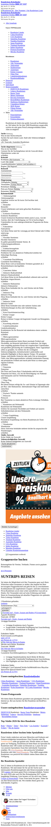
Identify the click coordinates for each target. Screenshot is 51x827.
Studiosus (36, 714)
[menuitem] (14, 61)
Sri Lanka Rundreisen (34, 687)
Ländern (7, 772)
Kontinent (4, 160)
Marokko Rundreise (13, 548)
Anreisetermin (6, 171)
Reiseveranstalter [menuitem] (12, 87)
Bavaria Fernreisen (24, 714)
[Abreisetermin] (24, 178)
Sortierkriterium (7, 606)
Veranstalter (5, 184)
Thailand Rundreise (13, 540)
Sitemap (9, 787)
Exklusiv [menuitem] (9, 83)
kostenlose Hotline (14, 4)
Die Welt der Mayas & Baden (12, 649)
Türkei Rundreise (12, 537)
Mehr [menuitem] (8, 113)
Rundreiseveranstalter (34, 707)
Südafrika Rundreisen (28, 685)
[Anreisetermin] (24, 173)
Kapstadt (44, 726)
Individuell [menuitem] (10, 85)
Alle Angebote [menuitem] (11, 23)
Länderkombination (8, 164)
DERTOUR (6, 712)
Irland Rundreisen (43, 683)
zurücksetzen (6, 446)
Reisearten (5, 191)
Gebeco (13, 714)
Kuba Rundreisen (17, 687)
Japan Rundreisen (23, 681)
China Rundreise (12, 533)
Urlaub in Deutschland (9, 778)
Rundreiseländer (32, 676)
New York (24, 726)
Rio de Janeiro (14, 728)
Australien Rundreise (13, 542)
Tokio (16, 726)
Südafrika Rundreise (13, 535)
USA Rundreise (12, 544)
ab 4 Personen (6, 571)
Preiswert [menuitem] (9, 80)
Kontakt (9, 793)
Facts (8, 819)
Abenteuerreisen (12, 806)
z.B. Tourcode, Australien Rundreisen (15, 142)
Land (3, 162)
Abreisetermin (6, 175)
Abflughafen (5, 182)
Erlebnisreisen (11, 814)
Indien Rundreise (12, 546)
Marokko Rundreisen (10, 683)
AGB (8, 795)
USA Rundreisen (38, 681)
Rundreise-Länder (12, 531)
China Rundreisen (7, 681)
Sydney (4, 728)
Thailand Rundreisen (27, 683)
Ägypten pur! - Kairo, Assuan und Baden (16, 619)
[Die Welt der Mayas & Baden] (13, 642)
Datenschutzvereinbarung (15, 817)
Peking (9, 726)
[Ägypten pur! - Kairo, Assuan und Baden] (23, 613)
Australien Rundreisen (10, 685)
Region (3, 166)
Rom (3, 726)
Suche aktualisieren (8, 444)
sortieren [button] (4, 603)
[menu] (25, 76)
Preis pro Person (7, 189)
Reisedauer (5, 187)
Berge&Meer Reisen (9, 717)
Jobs (7, 791)
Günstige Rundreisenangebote (17, 550)
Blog (7, 808)
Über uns (9, 789)
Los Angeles (34, 726)
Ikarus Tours (25, 712)
